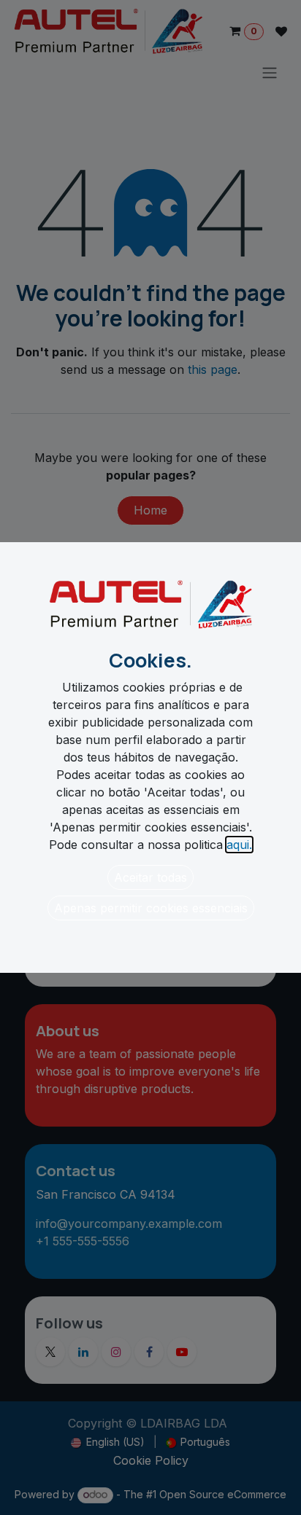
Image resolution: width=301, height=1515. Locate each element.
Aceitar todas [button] (150, 877)
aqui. (239, 844)
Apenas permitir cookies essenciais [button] (151, 908)
